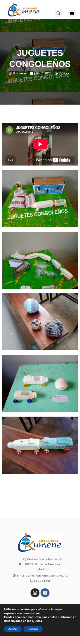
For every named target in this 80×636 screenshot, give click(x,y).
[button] (58, 13)
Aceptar (12, 629)
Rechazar (33, 629)
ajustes (37, 621)
